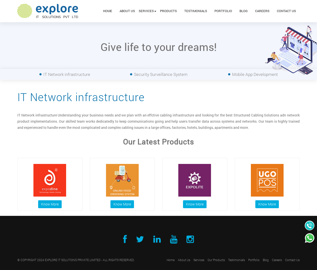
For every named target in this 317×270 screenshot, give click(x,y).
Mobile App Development (255, 74)
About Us (127, 11)
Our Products (216, 260)
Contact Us (286, 11)
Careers (262, 11)
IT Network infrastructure (66, 74)
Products (168, 11)
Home (107, 11)
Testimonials (236, 260)
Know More (50, 204)
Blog (243, 11)
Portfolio (223, 11)
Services (146, 11)
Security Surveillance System (160, 74)
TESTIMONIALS (195, 11)
